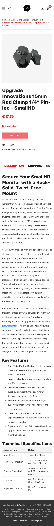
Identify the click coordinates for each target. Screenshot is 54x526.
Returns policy (36, 521)
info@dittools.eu (24, 505)
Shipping (35, 165)
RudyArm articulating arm (14, 325)
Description (14, 165)
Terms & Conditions (19, 521)
